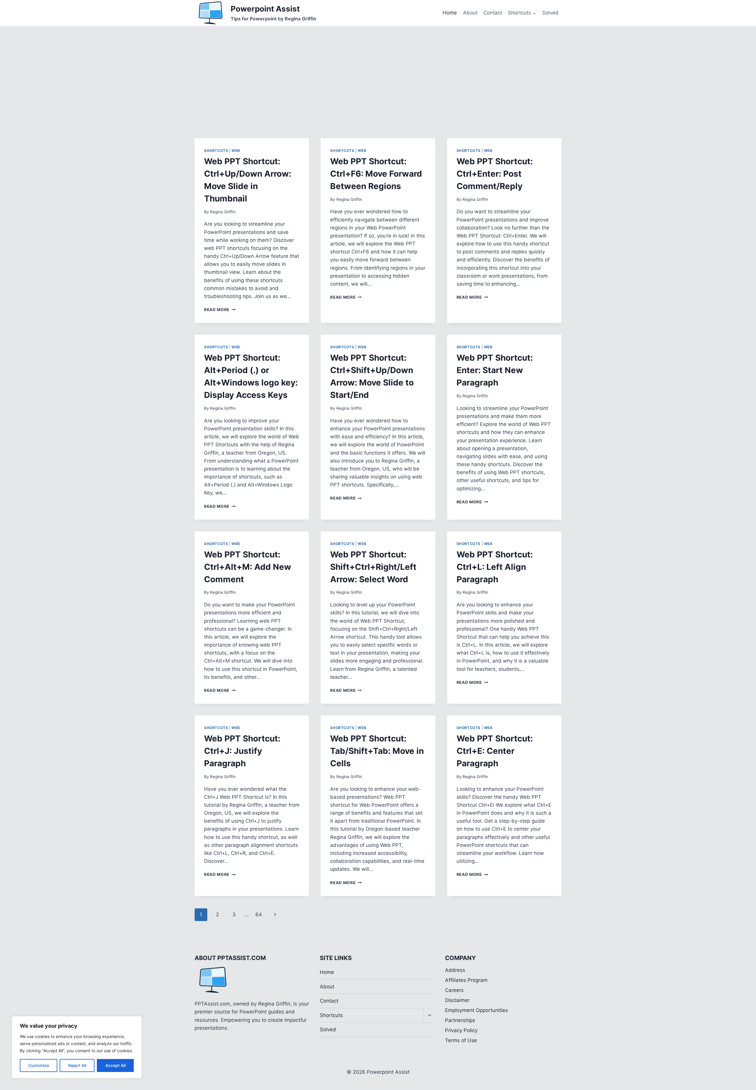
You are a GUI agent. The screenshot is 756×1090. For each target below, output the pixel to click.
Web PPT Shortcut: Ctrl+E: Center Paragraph (495, 750)
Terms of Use (461, 1040)
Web (236, 150)
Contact (492, 13)
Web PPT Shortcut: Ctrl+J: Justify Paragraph (242, 750)
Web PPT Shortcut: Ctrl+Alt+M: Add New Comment (247, 566)
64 (258, 914)
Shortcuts (216, 150)
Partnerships (460, 1020)
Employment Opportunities (476, 1010)
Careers (454, 990)
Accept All (115, 1065)
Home (450, 13)
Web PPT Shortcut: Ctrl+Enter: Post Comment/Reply (495, 173)
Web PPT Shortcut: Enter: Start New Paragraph (495, 370)
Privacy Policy (461, 1030)
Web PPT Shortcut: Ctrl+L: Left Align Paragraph (495, 566)
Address (455, 970)
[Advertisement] (378, 70)
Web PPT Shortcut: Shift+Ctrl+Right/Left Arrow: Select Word (373, 566)
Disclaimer (457, 1000)
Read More (220, 309)
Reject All (77, 1065)
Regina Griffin (223, 211)
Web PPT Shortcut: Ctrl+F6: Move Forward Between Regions (376, 173)
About (470, 13)
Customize (38, 1065)
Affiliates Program (466, 980)
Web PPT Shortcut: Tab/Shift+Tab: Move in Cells (377, 750)
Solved (550, 13)
